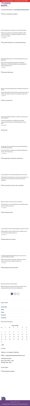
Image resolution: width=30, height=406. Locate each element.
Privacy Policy (13, 402)
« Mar (2, 345)
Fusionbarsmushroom (21, 9)
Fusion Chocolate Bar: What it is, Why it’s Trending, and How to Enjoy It (14, 117)
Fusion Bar (4, 307)
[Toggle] (28, 309)
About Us (3, 315)
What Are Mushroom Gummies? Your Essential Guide (13, 30)
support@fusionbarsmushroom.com (15, 355)
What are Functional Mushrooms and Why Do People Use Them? (14, 89)
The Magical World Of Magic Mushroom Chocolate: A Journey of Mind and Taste (13, 256)
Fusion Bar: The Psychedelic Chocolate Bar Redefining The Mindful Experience (14, 147)
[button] (25, 4)
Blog (19, 402)
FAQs (2, 312)
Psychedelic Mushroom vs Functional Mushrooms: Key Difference (14, 59)
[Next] (18, 294)
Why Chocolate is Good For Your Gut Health (11, 201)
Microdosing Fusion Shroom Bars (9, 283)
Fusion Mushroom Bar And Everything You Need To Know (15, 228)
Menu (2, 309)
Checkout (3, 317)
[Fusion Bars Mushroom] (6, 4)
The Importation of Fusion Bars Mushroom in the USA (14, 174)
